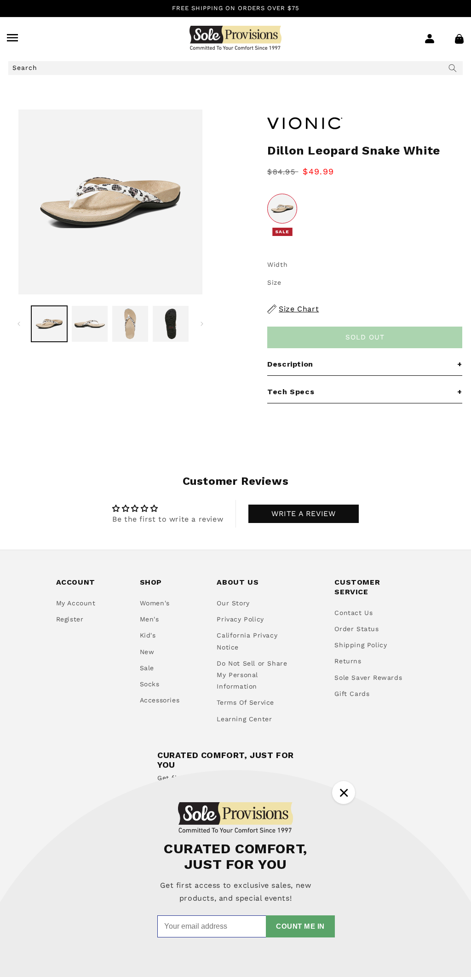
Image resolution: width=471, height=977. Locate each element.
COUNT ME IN (300, 926)
